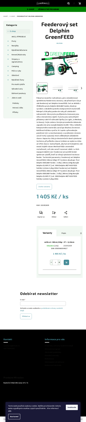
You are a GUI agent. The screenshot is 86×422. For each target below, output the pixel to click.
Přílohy (15, 112)
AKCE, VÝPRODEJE (19, 36)
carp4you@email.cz (11, 346)
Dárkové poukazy (19, 93)
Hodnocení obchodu (53, 365)
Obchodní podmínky (53, 352)
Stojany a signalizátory (17, 60)
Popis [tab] (64, 233)
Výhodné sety (17, 89)
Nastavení (14, 416)
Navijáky (15, 45)
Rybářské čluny (18, 80)
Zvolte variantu (44, 187)
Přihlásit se (26, 316)
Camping (15, 66)
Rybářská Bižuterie (19, 50)
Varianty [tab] (47, 233)
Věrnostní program (52, 349)
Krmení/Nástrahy (19, 54)
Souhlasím (72, 407)
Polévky (16, 103)
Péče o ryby (16, 71)
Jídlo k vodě (17, 98)
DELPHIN (60, 43)
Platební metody (52, 355)
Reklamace (49, 359)
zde (9, 411)
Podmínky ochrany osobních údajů (59, 346)
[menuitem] (30, 9)
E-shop (13, 31)
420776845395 (9, 348)
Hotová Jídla (18, 108)
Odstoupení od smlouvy (54, 362)
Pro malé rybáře (18, 84)
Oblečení (15, 75)
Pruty (14, 41)
